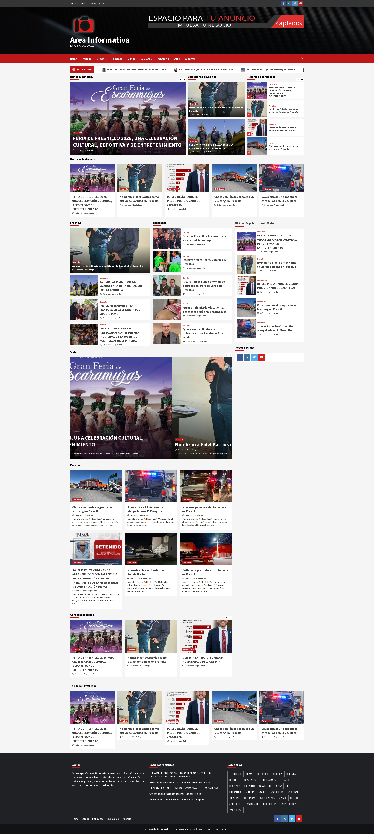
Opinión (234, 798)
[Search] (302, 58)
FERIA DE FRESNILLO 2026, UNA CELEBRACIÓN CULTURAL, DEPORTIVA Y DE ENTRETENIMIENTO (181, 775)
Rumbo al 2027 (274, 106)
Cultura (291, 774)
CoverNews (204, 829)
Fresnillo (86, 59)
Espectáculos (269, 780)
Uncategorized (289, 804)
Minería (250, 792)
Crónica (277, 774)
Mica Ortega (90, 150)
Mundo (131, 59)
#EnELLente (235, 774)
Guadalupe (265, 786)
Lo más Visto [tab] (265, 223)
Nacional (118, 59)
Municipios (277, 792)
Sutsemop (252, 804)
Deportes (190, 59)
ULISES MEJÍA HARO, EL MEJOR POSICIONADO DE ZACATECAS (126, 69)
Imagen (102, 3)
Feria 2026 (77, 189)
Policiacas (146, 59)
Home (73, 59)
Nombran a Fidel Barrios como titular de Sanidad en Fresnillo (283, 92)
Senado (294, 798)
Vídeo (93, 3)
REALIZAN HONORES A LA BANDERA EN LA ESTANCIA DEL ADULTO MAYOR (120, 310)
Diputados (250, 780)
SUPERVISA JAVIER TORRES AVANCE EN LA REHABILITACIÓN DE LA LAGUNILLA (121, 286)
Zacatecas (235, 810)
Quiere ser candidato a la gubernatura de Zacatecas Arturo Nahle (204, 333)
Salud (176, 59)
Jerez (279, 786)
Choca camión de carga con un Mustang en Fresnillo (191, 69)
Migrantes (235, 792)
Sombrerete (236, 804)
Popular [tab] (250, 223)
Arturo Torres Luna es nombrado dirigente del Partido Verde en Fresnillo (204, 286)
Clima (249, 774)
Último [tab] (239, 223)
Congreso (262, 774)
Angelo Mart (206, 152)
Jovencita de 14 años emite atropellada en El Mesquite (254, 69)
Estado (100, 59)
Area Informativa (100, 40)
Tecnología (162, 59)
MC (287, 786)
